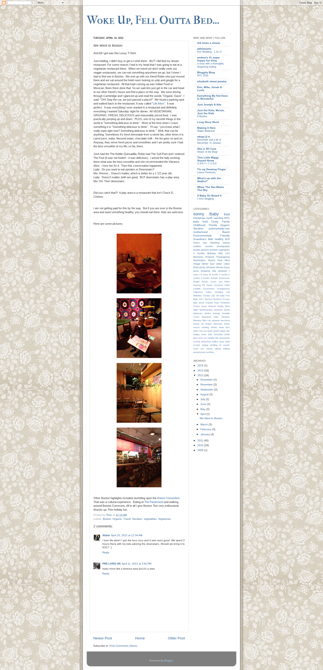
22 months (214, 274)
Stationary (197, 313)
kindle (227, 334)
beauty (196, 324)
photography (223, 246)
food (227, 214)
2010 (200, 445)
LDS (227, 253)
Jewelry (206, 296)
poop (221, 341)
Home (140, 638)
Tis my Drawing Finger (211, 169)
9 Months (202, 116)
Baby (214, 214)
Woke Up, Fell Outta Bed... (153, 20)
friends (219, 267)
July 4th (215, 296)
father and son (200, 331)
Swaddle (226, 313)
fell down (211, 267)
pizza (196, 271)
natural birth (224, 338)
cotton (219, 264)
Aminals (214, 278)
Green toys (200, 242)
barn (212, 264)
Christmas (199, 218)
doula (221, 327)
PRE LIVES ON (111, 563)
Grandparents (223, 289)
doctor (202, 267)
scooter (196, 345)
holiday (196, 334)
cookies (197, 246)
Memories (198, 257)
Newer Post (102, 638)
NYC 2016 (202, 75)
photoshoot (206, 341)
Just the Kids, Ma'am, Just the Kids (210, 112)
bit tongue (207, 324)
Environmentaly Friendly (211, 235)
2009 (200, 450)
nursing (196, 341)
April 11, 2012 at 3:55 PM (136, 563)
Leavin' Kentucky (206, 172)
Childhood (199, 225)
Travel (127, 519)
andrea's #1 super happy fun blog (208, 59)
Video (216, 317)
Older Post (176, 638)
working (210, 352)
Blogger (168, 660)
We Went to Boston (211, 418)
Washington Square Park (207, 260)
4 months (199, 253)
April (203, 414)
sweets (209, 349)
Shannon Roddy (216, 306)
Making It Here (206, 128)
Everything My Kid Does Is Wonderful (212, 97)
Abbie (106, 535)
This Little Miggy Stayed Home (208, 159)
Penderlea (225, 303)
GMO (227, 285)
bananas (216, 320)
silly (214, 271)
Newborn (217, 299)
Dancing (197, 285)
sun (202, 349)
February (206, 429)
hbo (228, 331)
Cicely (214, 221)
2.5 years (203, 274)
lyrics (201, 338)
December (206, 379)
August (204, 394)
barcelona (225, 320)
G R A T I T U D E (207, 163)
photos (196, 250)
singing (205, 345)
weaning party (199, 352)
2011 (200, 440)
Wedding (214, 242)
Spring (227, 310)
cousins (209, 246)
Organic (117, 519)
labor (195, 338)
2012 (200, 375)
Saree (204, 306)
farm (228, 327)
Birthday (211, 253)
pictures (205, 250)
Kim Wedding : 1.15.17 (209, 51)
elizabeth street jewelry (212, 81)
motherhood (200, 232)
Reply (105, 552)
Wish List (206, 320)
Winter (205, 264)
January (205, 434)
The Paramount (153, 502)
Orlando (209, 303)
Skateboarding (205, 310)
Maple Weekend (206, 131)
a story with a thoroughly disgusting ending (210, 65)
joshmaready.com (219, 228)
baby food (200, 221)
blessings (218, 324)
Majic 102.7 (198, 299)
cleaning (205, 327)
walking (226, 349)
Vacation (137, 519)
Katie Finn (225, 296)
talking (218, 349)
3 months (223, 274)
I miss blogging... (206, 198)
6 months (205, 278)
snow (195, 349)
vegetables (150, 519)
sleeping (222, 271)
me (205, 338)
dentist (214, 327)
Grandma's (199, 239)
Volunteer (225, 317)
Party (216, 303)
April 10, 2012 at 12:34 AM (126, 535)
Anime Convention (168, 498)
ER (203, 285)
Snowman (218, 310)
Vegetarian (164, 519)
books (227, 324)
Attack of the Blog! (207, 151)
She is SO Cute (206, 148)
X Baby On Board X (209, 195)
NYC (227, 218)
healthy (219, 239)
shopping (205, 271)
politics (215, 341)
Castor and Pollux (220, 282)
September (207, 389)
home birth (206, 334)
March (204, 424)
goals (209, 331)
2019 (200, 365)
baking (226, 242)
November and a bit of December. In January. (209, 141)
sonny (198, 214)
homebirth (218, 334)
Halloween (198, 292)
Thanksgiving (223, 257)
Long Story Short (208, 122)
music (227, 267)
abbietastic (204, 48)
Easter (210, 285)
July (203, 399)
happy (223, 331)
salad (227, 341)
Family (226, 221)
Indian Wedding (214, 292)
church (196, 327)
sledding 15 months (220, 345)
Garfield (196, 289)
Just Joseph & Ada (209, 104)
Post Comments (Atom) (123, 645)
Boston (107, 519)
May (203, 409)
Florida (213, 225)
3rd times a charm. (209, 43)
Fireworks (218, 285)
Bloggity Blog (206, 72)
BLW (227, 239)
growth (216, 331)
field (210, 239)
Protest (196, 306)
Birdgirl (196, 282)
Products (209, 257)
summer (214, 250)
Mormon (208, 299)
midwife (210, 338)
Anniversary (224, 278)
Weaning (197, 320)
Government (208, 289)
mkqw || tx (203, 136)
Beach (226, 232)
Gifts (220, 253)
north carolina (214, 218)
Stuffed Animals (212, 313)
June (203, 404)
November (206, 384)
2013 (200, 370)
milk (216, 338)
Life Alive (158, 103)
